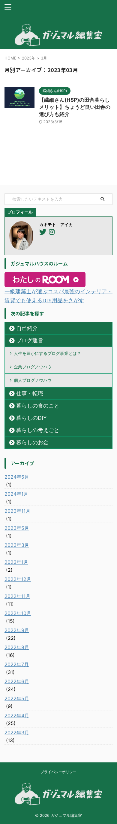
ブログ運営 (29, 340)
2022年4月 (16, 715)
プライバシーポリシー (58, 772)
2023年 (28, 58)
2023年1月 (16, 562)
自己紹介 (27, 328)
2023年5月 (16, 528)
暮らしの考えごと (37, 430)
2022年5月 (16, 698)
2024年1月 (16, 494)
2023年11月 (17, 511)
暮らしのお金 (32, 442)
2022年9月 (16, 630)
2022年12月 (17, 579)
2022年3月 (16, 733)
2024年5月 (16, 477)
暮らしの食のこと (37, 405)
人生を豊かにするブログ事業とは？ (47, 353)
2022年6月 (16, 681)
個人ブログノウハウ (33, 380)
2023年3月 (16, 545)
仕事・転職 (29, 393)
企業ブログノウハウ (33, 366)
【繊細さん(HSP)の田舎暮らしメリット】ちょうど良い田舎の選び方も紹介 (74, 107)
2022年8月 (16, 647)
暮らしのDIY (31, 418)
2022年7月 (16, 664)
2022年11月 (17, 596)
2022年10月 (17, 613)
